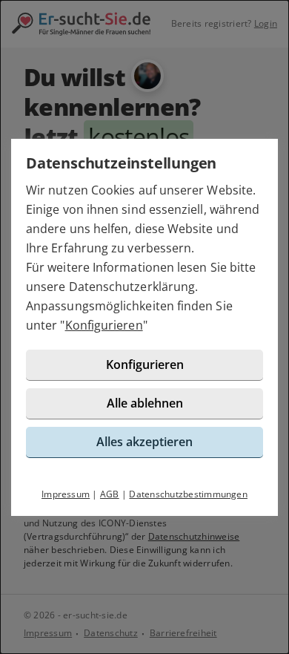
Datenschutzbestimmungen (188, 494)
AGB (109, 494)
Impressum (65, 494)
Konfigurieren (104, 325)
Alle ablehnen (145, 403)
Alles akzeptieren (144, 442)
